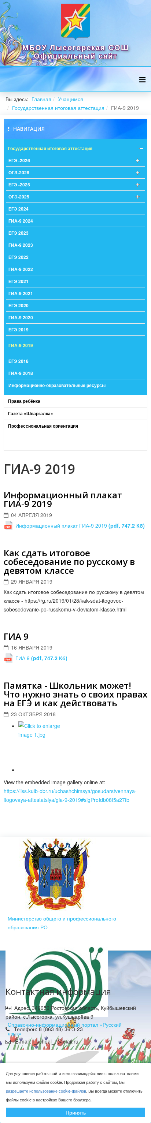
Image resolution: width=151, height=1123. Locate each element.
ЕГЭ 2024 (18, 208)
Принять (76, 1112)
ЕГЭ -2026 (19, 160)
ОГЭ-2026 (18, 172)
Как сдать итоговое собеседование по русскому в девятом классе (69, 561)
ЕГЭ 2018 (18, 361)
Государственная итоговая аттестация (58, 107)
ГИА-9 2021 (20, 293)
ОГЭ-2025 (18, 196)
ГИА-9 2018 (20, 373)
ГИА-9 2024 (20, 220)
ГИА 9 (16, 636)
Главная (41, 99)
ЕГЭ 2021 (18, 281)
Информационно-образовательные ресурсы (57, 385)
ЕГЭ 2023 (18, 233)
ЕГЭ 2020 (18, 305)
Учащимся (70, 99)
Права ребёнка (24, 401)
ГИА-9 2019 (20, 345)
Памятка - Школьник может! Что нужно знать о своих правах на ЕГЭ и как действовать (75, 694)
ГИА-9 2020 (20, 317)
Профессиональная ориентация (43, 426)
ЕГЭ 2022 (18, 257)
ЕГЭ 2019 (18, 329)
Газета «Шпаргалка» (30, 413)
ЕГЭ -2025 (19, 184)
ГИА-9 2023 (20, 245)
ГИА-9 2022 (20, 269)
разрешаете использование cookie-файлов (46, 1091)
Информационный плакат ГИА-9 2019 (63, 499)
